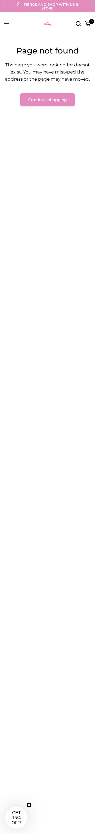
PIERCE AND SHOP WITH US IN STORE (52, 6)
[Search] (78, 23)
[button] (16, 818)
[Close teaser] (29, 805)
